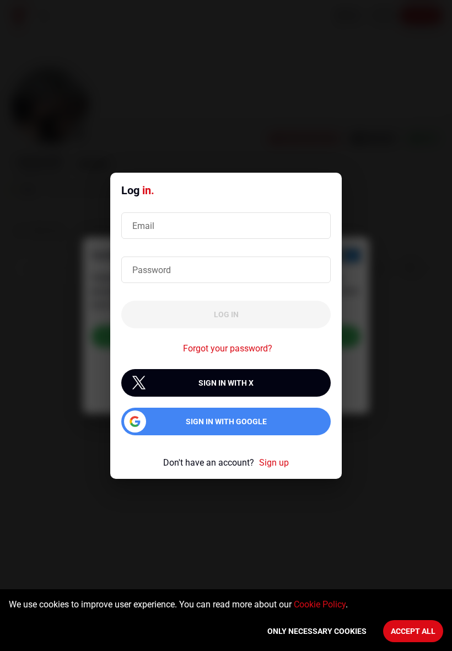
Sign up (274, 462)
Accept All (413, 631)
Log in (226, 314)
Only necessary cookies (317, 631)
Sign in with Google (226, 421)
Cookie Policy (320, 604)
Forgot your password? (227, 348)
